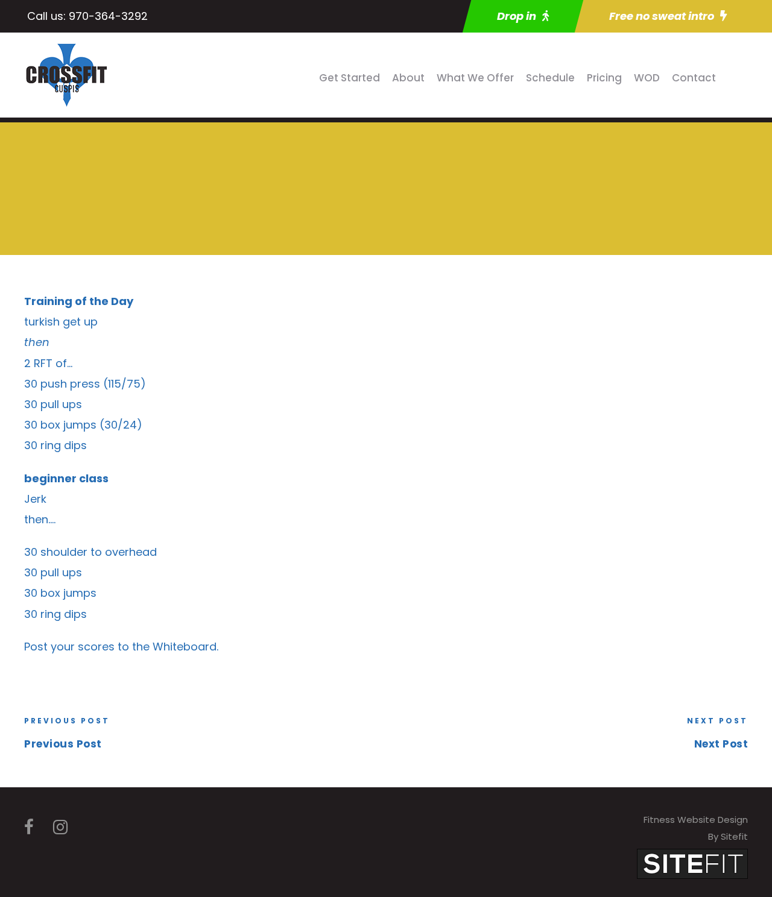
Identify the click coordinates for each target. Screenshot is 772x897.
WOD (647, 78)
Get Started (349, 78)
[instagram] (60, 827)
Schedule (550, 78)
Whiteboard (185, 646)
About (408, 78)
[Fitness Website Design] (692, 863)
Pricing (604, 78)
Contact (694, 78)
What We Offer (475, 78)
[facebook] (29, 827)
